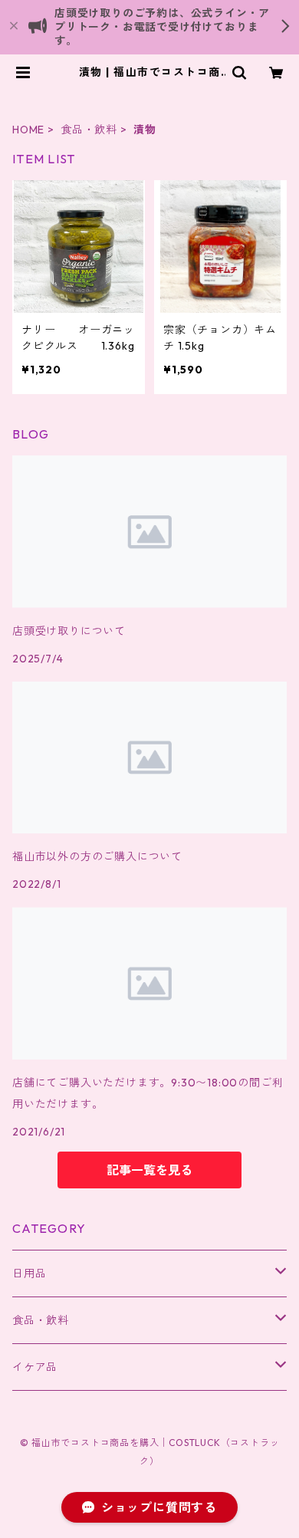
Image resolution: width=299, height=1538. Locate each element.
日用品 (29, 1273)
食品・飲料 (89, 129)
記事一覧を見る (149, 1170)
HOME (28, 129)
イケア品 (35, 1367)
